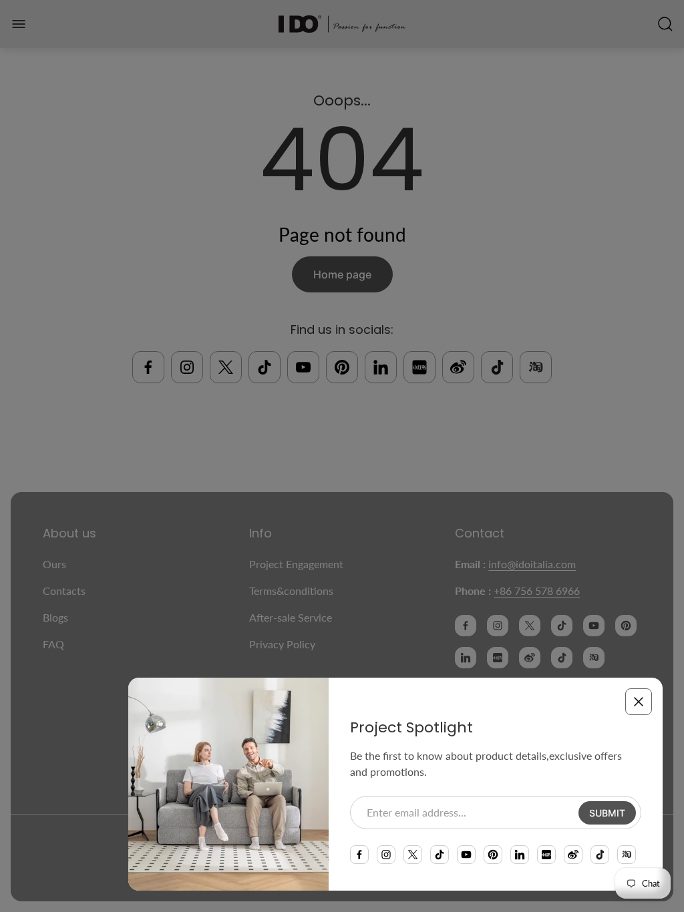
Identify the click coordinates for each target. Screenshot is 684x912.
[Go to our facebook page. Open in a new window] (359, 854)
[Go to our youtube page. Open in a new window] (466, 854)
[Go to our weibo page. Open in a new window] (573, 854)
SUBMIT (607, 813)
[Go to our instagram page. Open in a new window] (386, 854)
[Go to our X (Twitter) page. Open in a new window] (412, 854)
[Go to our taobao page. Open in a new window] (626, 854)
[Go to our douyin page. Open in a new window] (599, 854)
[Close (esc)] (638, 701)
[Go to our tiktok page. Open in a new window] (439, 854)
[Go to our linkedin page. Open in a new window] (519, 854)
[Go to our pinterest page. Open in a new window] (493, 854)
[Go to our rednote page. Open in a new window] (546, 854)
